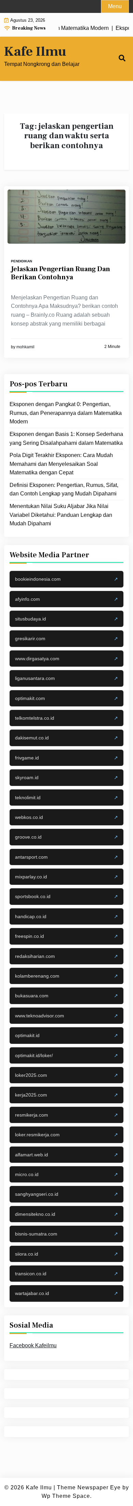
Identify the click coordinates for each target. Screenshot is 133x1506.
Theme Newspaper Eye (89, 1487)
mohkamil (25, 347)
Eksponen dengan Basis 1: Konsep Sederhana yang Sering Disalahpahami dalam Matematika (66, 438)
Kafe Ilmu (35, 51)
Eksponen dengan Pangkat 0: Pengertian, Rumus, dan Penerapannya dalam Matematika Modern (66, 412)
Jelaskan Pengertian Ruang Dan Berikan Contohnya (60, 273)
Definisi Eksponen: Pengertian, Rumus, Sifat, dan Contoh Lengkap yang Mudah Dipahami (64, 489)
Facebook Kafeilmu (33, 1345)
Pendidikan (21, 261)
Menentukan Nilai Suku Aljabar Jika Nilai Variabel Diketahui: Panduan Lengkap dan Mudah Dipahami (61, 514)
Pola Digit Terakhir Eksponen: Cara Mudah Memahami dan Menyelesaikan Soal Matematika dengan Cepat (61, 463)
